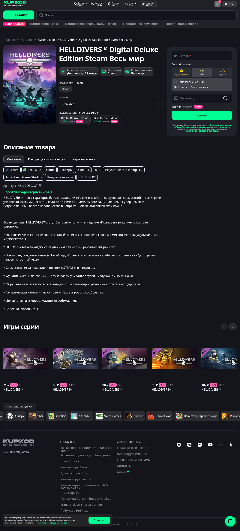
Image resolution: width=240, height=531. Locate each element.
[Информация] (225, 98)
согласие (223, 127)
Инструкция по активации (46, 159)
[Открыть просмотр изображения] (29, 84)
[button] (202, 82)
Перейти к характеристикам (26, 192)
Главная (9, 40)
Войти (229, 4)
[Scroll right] (233, 326)
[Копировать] (40, 185)
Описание (14, 159)
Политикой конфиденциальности (201, 131)
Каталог (21, 15)
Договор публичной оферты (196, 127)
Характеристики (84, 159)
